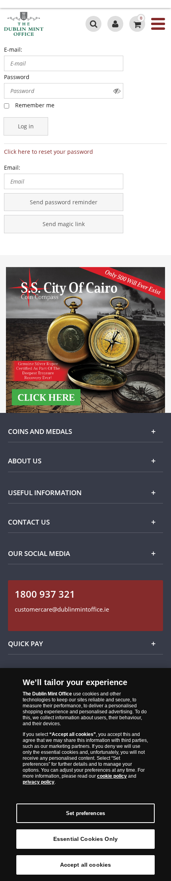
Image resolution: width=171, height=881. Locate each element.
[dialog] (85, 774)
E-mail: (13, 49)
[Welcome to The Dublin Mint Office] (115, 24)
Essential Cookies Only (85, 839)
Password (16, 77)
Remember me (34, 105)
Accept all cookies (85, 865)
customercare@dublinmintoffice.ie (62, 609)
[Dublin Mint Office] (36, 24)
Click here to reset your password (48, 151)
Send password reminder (63, 202)
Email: (12, 167)
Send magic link (64, 224)
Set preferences (85, 813)
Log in (26, 126)
